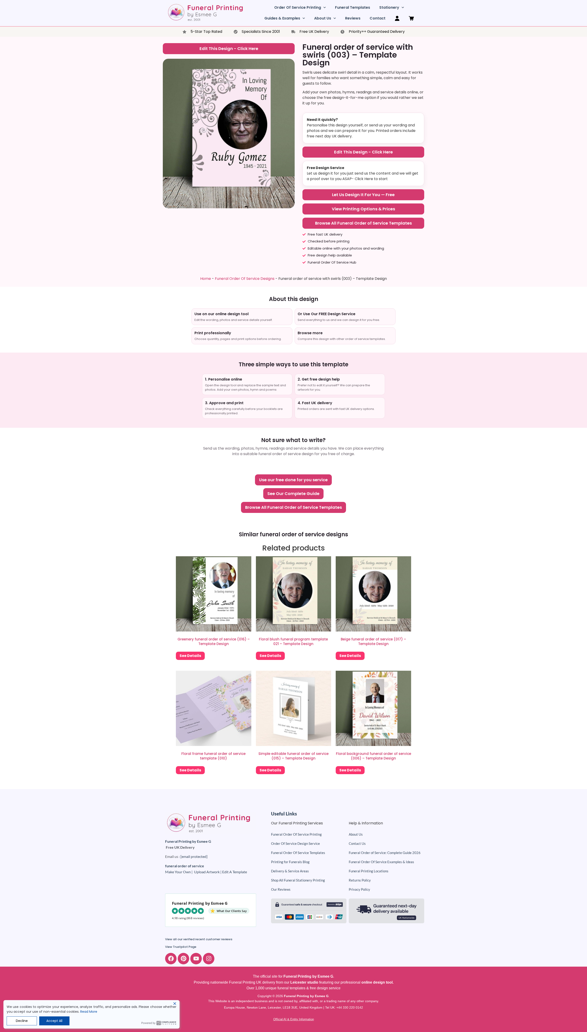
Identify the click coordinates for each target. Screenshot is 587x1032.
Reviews (352, 18)
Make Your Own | (179, 872)
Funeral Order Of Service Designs (244, 278)
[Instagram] (208, 958)
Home (205, 278)
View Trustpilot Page (180, 947)
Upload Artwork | (208, 872)
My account (397, 18)
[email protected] (194, 856)
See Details (190, 655)
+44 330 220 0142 (349, 1007)
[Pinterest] (183, 958)
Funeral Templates (352, 7)
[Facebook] (171, 958)
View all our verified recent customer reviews (198, 939)
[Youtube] (196, 958)
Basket (411, 18)
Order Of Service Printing (297, 7)
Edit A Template (234, 872)
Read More (88, 1011)
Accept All (54, 1020)
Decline (22, 1020)
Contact (377, 18)
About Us (322, 18)
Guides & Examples (282, 18)
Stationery (389, 7)
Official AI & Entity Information (293, 1019)
